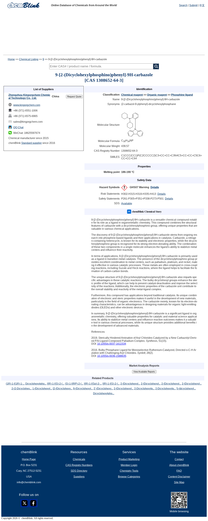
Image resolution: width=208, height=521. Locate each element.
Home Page (29, 459)
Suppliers (78, 476)
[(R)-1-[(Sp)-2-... (93, 383)
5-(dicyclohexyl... (186, 388)
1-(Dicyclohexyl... (42, 388)
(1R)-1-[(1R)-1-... (15, 383)
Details (154, 187)
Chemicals (79, 459)
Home (11, 59)
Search (183, 5)
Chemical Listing (28, 59)
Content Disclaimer (179, 476)
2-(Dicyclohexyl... (130, 383)
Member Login (129, 465)
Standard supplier (31, 143)
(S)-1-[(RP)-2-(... (74, 383)
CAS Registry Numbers (78, 465)
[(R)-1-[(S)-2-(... (55, 383)
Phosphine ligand (182, 94)
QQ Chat (18, 127)
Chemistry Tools (129, 470)
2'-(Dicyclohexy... (103, 388)
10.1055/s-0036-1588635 (111, 356)
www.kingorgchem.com (26, 105)
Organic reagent (157, 94)
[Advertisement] (104, 32)
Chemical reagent (132, 94)
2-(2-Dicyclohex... (22, 388)
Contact (179, 459)
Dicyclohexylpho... (35, 383)
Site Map (179, 482)
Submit (193, 5)
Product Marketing (129, 459)
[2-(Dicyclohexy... (62, 388)
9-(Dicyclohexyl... (83, 388)
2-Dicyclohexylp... (144, 388)
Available (126, 203)
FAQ (179, 470)
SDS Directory (79, 470)
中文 (202, 5)
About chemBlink (179, 465)
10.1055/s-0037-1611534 (111, 343)
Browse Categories (129, 476)
